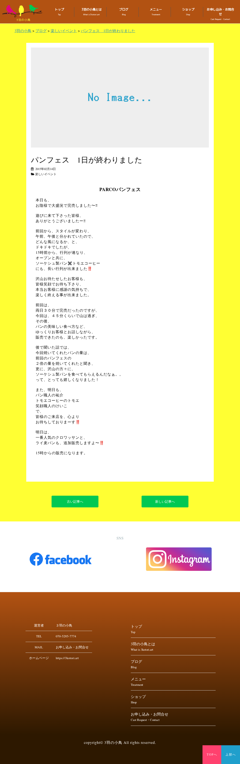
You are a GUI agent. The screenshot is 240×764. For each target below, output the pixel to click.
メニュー (156, 11)
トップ (59, 11)
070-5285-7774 (66, 636)
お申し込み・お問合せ (220, 14)
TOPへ (212, 754)
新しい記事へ (165, 501)
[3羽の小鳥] (23, 11)
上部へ (230, 754)
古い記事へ (75, 501)
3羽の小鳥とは (92, 11)
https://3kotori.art (67, 658)
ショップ (188, 11)
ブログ (123, 11)
